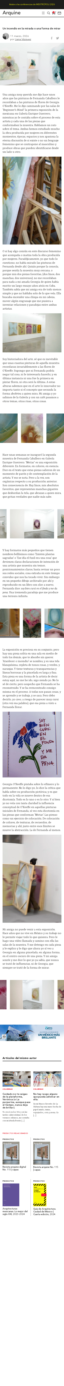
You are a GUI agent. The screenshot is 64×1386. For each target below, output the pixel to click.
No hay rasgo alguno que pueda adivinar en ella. (46, 1097)
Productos (8, 1139)
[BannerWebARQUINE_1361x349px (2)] (32, 1040)
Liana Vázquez (23, 39)
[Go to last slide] (7, 428)
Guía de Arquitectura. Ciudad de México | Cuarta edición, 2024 (44, 1212)
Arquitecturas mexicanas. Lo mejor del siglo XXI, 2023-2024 (15, 1211)
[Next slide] (56, 428)
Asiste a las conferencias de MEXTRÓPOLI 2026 (32, 5)
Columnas (8, 1089)
